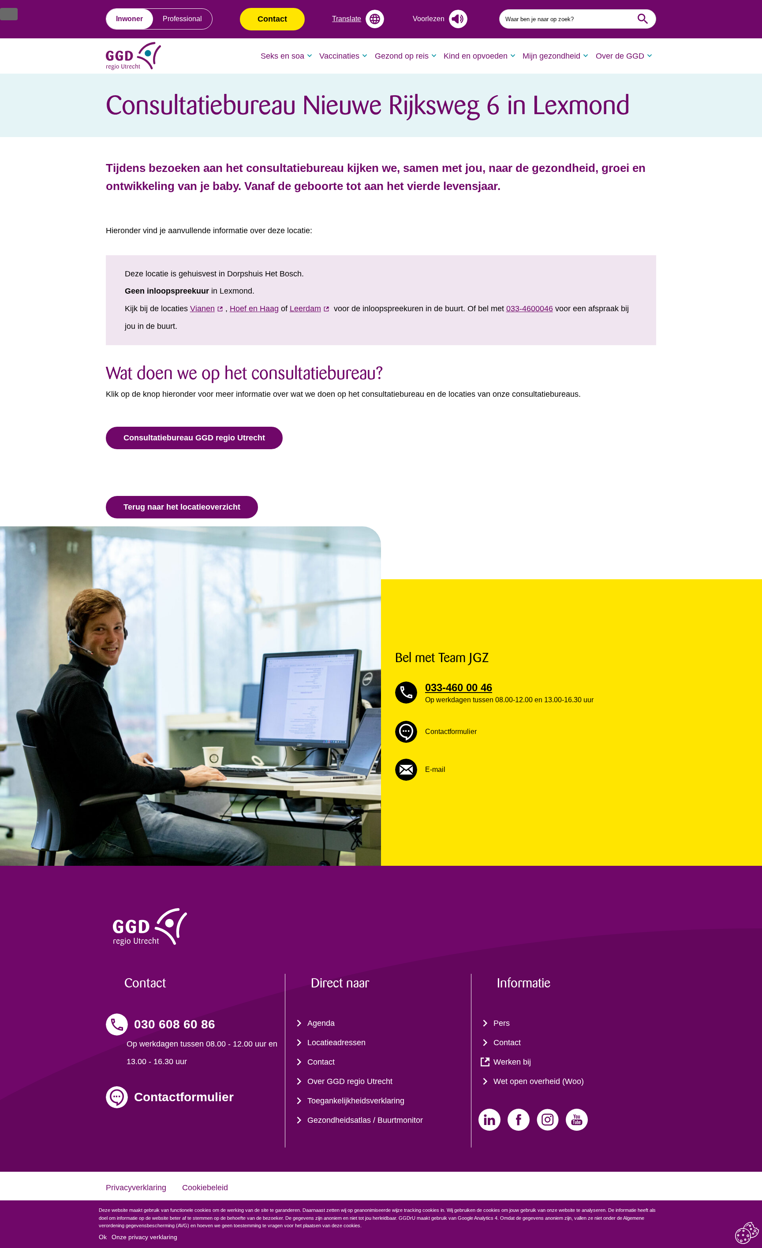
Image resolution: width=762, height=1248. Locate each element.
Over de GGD (620, 56)
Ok (103, 1237)
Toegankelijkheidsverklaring (355, 1100)
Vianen (202, 308)
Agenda (321, 1023)
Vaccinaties (339, 56)
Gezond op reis (402, 56)
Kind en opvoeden (476, 56)
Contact (272, 19)
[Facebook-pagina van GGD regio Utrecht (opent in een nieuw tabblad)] (519, 1120)
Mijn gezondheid (551, 56)
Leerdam (305, 308)
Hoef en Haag (254, 308)
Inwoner (129, 18)
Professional (182, 18)
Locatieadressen (336, 1042)
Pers (501, 1023)
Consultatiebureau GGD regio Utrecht (194, 437)
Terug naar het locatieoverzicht (181, 507)
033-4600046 (529, 308)
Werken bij (512, 1062)
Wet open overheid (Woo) (538, 1081)
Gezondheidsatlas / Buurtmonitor (365, 1120)
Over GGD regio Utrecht (349, 1081)
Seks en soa (282, 56)
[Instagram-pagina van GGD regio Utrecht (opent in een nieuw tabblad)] (548, 1120)
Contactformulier (184, 1097)
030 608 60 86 (174, 1024)
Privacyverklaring (136, 1187)
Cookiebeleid (205, 1187)
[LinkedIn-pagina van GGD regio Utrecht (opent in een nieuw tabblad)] (489, 1120)
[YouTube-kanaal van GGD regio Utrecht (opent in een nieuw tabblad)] (577, 1120)
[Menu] (9, 14)
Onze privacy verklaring (144, 1237)
